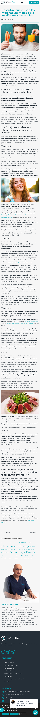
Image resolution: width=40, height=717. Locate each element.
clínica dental (25, 543)
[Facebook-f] (3, 652)
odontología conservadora (8, 555)
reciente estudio (7, 217)
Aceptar (6, 714)
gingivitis (21, 262)
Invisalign (24, 549)
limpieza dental (5, 552)
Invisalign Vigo (30, 549)
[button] (21, 2)
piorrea (29, 262)
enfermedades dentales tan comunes (20, 323)
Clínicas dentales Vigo (16, 546)
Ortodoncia (20, 555)
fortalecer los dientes (31, 321)
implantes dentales (14, 549)
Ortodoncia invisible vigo (14, 558)
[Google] (13, 652)
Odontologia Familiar (23, 552)
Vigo (30, 558)
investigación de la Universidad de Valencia (16, 215)
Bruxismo (16, 543)
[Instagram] (8, 652)
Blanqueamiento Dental (7, 543)
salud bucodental (25, 558)
